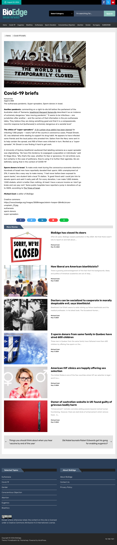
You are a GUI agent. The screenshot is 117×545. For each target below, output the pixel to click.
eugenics (21, 25)
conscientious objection (66, 25)
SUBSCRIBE (106, 25)
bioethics (29, 25)
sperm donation (50, 25)
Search (109, 14)
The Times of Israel (32, 188)
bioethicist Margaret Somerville (43, 112)
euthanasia (39, 25)
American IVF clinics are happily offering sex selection (78, 370)
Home (5, 25)
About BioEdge (66, 477)
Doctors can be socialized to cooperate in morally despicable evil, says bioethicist (81, 302)
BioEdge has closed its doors (68, 232)
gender (88, 25)
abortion (80, 25)
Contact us (64, 482)
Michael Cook (8, 99)
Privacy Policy (66, 487)
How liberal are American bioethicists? (74, 266)
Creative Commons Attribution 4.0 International (28, 523)
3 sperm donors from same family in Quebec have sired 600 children (81, 336)
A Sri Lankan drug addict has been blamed (53, 130)
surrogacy (96, 25)
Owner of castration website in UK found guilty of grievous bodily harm (81, 403)
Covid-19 (12, 25)
